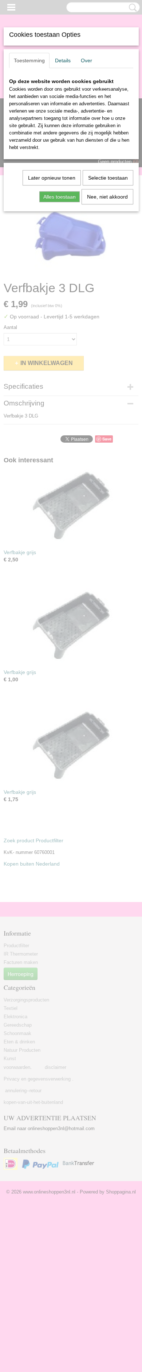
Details (63, 60)
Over (86, 60)
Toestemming (29, 60)
